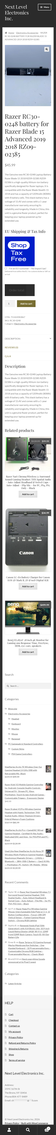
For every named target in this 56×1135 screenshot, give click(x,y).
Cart (11, 1014)
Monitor (15, 729)
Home (11, 32)
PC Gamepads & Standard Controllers (25, 744)
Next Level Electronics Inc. (17, 12)
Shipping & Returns (18, 1048)
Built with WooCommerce (34, 1123)
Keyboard (16, 724)
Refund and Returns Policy (22, 1043)
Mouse (14, 734)
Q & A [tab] (8, 356)
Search (28, 1130)
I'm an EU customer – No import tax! (27, 268)
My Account (9, 1130)
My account (15, 1031)
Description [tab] (12, 338)
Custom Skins (17, 749)
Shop (11, 1054)
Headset (15, 719)
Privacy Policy (16, 1037)
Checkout (14, 1020)
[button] (46, 49)
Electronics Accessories (27, 32)
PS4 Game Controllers (21, 754)
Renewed (15, 739)
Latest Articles (15, 983)
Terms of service (17, 1060)
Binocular (12, 708)
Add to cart (26, 303)
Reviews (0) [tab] (11, 347)
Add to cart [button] (28, 494)
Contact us (14, 1025)
